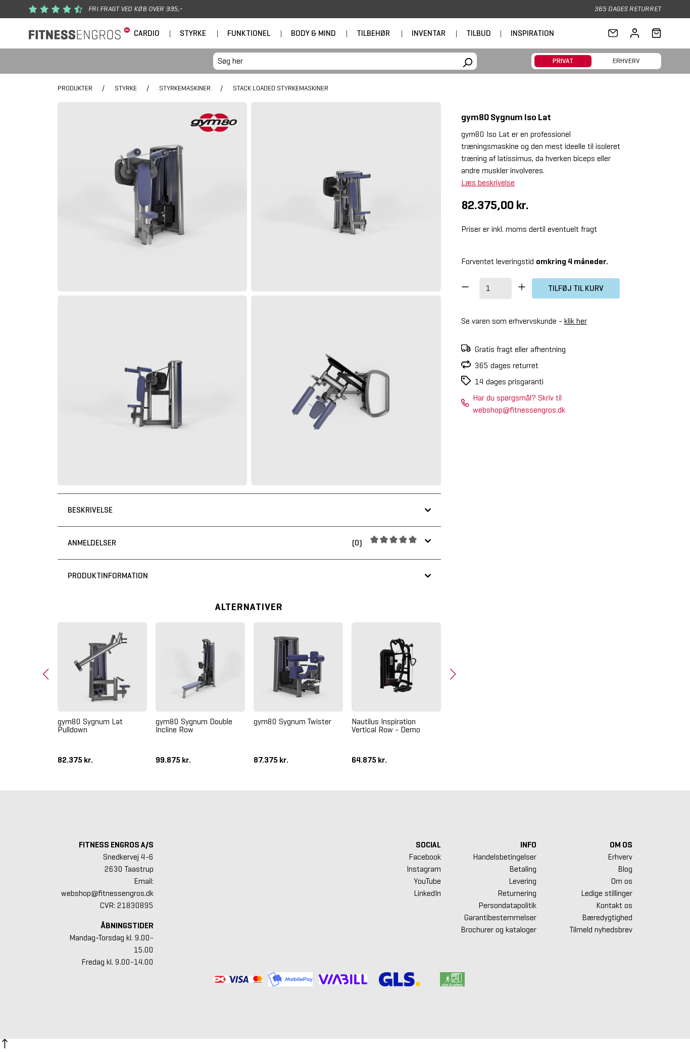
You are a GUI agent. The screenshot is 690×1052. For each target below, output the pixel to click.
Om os (621, 881)
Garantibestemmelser (500, 917)
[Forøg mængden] (522, 288)
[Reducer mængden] (465, 288)
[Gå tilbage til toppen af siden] (5, 1045)
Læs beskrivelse (488, 182)
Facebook (425, 857)
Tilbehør (373, 33)
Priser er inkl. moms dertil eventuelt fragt (529, 229)
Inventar (429, 33)
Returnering (517, 893)
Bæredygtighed (607, 917)
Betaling (522, 869)
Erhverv (620, 857)
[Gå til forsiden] (79, 33)
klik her (575, 321)
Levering (522, 881)
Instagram (424, 869)
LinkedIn (427, 893)
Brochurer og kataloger (498, 929)
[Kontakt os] (613, 33)
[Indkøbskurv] (653, 33)
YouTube (427, 881)
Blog (625, 869)
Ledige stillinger (606, 893)
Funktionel (248, 33)
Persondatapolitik (507, 905)
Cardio (147, 33)
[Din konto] (635, 33)
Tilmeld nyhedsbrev (601, 929)
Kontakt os (614, 905)
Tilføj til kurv (576, 288)
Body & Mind (313, 33)
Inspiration (532, 33)
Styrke (193, 33)
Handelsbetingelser (504, 857)
